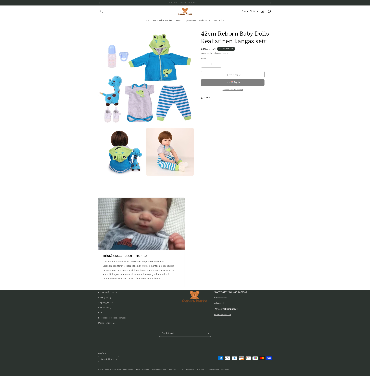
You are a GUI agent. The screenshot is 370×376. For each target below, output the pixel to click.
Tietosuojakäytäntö (159, 369)
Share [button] (207, 97)
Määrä (203, 58)
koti (100, 313)
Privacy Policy (104, 297)
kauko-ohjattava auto (222, 314)
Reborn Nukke (110, 369)
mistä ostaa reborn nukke (125, 255)
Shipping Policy (105, 302)
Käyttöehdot (174, 369)
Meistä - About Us (106, 323)
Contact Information (107, 292)
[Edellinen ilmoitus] (99, 2)
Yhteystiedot (202, 369)
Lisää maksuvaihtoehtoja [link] (233, 89)
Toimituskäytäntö (187, 369)
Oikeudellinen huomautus (219, 369)
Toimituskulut (206, 53)
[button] (101, 11)
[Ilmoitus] (271, 2)
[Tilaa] (208, 333)
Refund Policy (104, 307)
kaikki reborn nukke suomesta (112, 318)
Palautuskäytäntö (142, 369)
